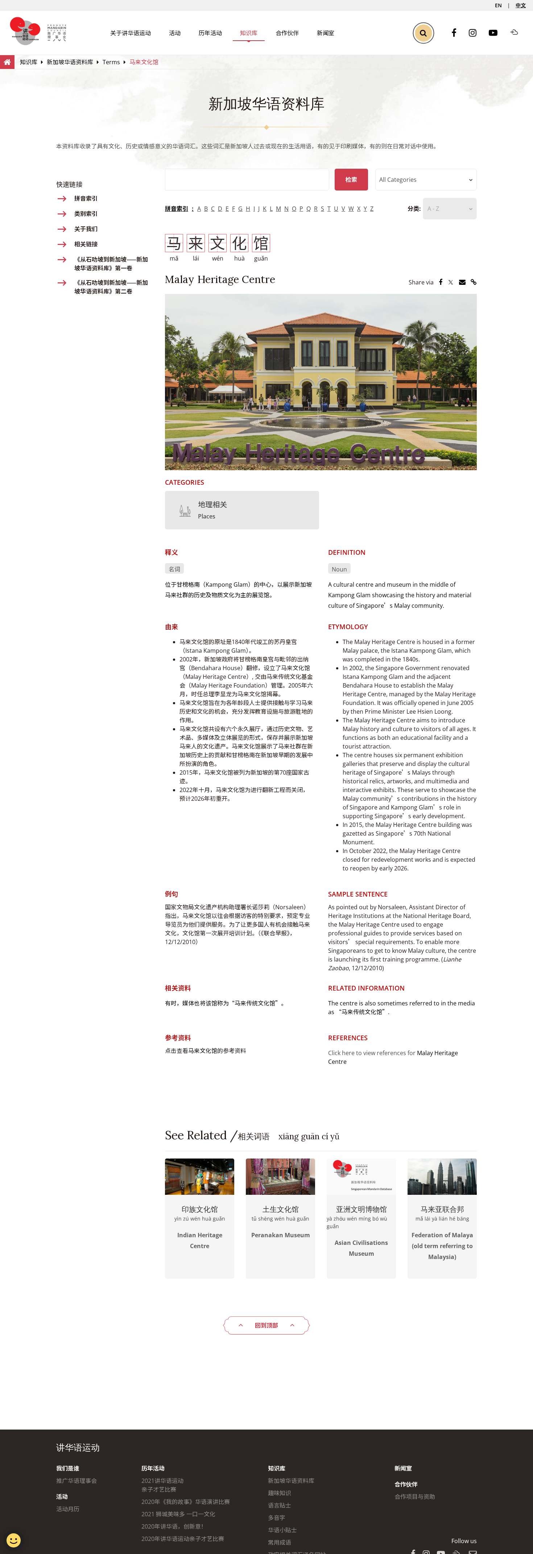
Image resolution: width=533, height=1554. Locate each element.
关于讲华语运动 (130, 33)
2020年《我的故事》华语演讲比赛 (185, 1502)
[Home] (7, 61)
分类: (414, 209)
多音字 (276, 1518)
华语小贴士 (282, 1530)
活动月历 (67, 1509)
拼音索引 (176, 209)
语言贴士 (279, 1505)
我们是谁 (67, 1468)
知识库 (248, 33)
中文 (521, 5)
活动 (175, 33)
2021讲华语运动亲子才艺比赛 (162, 1485)
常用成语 (279, 1542)
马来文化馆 (202, 1051)
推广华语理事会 (76, 1481)
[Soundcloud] (518, 33)
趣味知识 (279, 1493)
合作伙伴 (287, 33)
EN (498, 5)
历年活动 (210, 33)
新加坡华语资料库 (291, 1481)
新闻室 (325, 33)
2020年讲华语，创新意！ (174, 1526)
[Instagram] (476, 33)
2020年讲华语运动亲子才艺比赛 (182, 1539)
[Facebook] (457, 33)
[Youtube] (497, 33)
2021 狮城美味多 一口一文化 (178, 1514)
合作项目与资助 (414, 1497)
